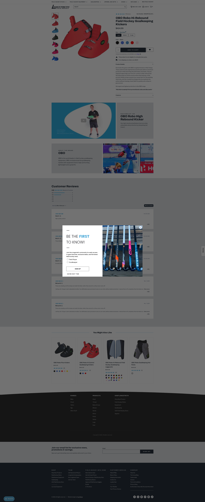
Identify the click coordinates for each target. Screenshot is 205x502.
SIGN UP (78, 269)
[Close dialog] (140, 227)
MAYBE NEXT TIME (73, 274)
